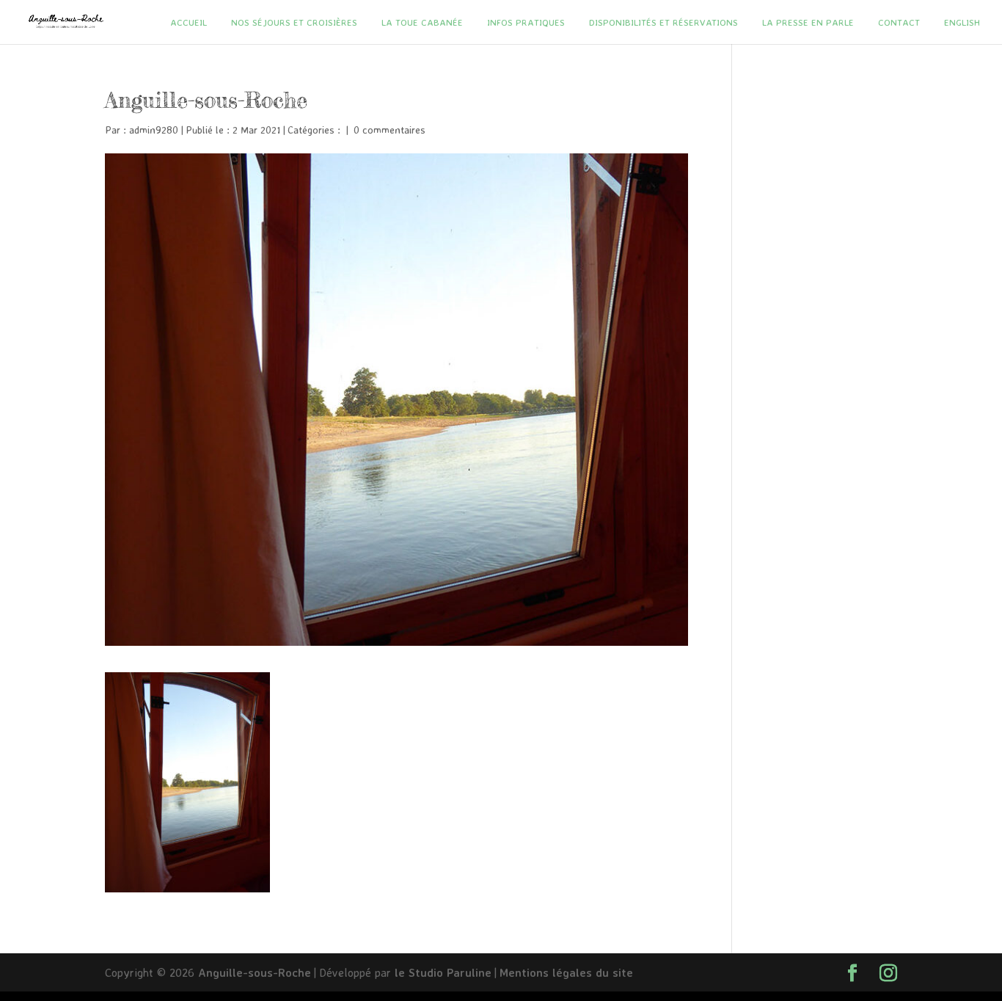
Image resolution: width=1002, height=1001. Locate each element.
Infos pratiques (526, 22)
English (962, 22)
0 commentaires (389, 129)
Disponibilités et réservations (663, 22)
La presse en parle (808, 22)
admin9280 (153, 129)
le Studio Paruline (443, 972)
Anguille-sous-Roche (254, 972)
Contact (899, 22)
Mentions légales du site (566, 972)
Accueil (188, 22)
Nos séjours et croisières (294, 22)
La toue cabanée (422, 22)
